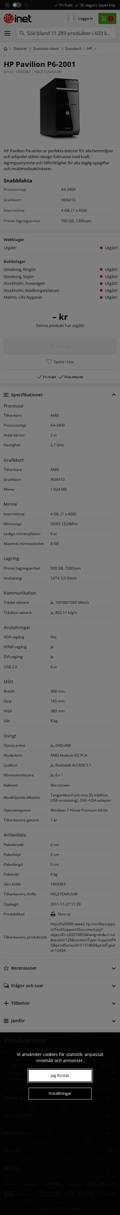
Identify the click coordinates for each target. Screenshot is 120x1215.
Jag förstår (60, 1075)
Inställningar (60, 1093)
